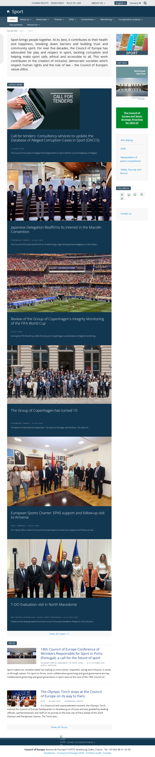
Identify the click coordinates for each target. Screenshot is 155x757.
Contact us (125, 213)
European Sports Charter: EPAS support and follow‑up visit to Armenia (58, 515)
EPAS (123, 148)
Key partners (16, 24)
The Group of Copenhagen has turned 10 (44, 410)
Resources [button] (32, 24)
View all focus (59, 727)
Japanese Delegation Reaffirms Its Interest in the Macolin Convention (56, 229)
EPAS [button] (71, 19)
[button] (77, 742)
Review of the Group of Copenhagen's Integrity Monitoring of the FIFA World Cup (57, 321)
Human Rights (40, 3)
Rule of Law (74, 3)
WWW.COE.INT (14, 3)
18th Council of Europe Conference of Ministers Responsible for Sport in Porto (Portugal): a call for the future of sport (71, 653)
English (120, 3)
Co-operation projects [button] (130, 19)
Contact (107, 752)
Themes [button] (58, 19)
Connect (134, 3)
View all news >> (59, 633)
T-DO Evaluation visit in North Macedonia (44, 604)
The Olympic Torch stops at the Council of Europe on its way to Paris (71, 693)
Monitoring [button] (106, 19)
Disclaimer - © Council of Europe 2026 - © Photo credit (73, 752)
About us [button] (24, 19)
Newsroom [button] (41, 19)
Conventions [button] (87, 19)
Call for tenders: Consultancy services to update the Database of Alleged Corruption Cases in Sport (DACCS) (55, 138)
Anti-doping (127, 140)
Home (12, 19)
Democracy (57, 3)
